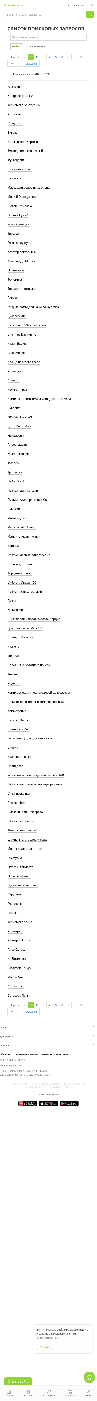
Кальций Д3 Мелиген (22, 261)
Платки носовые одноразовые (29, 555)
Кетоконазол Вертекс (23, 142)
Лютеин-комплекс (20, 206)
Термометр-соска (20, 922)
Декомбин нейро (19, 426)
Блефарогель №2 (20, 96)
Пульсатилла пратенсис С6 (27, 499)
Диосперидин (17, 316)
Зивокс (12, 132)
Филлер (13, 463)
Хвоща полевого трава (24, 362)
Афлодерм (15, 371)
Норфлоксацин (18, 454)
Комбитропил (17, 711)
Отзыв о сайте (18, 1381)
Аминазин (14, 509)
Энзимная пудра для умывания (30, 738)
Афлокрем (15, 931)
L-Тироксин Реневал (22, 821)
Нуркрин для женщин (23, 490)
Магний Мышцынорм (22, 197)
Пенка (12, 600)
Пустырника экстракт (23, 885)
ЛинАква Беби (18, 729)
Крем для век (17, 389)
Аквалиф (14, 408)
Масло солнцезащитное (25, 848)
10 (11, 63)
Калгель (13, 646)
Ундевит (13, 656)
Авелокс (14, 380)
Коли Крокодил (18, 224)
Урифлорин (16, 435)
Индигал (14, 683)
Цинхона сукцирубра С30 (25, 628)
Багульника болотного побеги (29, 665)
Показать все (35, 46)
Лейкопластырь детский (25, 591)
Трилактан (15, 472)
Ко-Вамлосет (17, 959)
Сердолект (15, 123)
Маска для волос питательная (29, 187)
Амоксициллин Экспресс (25, 812)
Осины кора (16, 270)
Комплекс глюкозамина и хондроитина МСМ (39, 399)
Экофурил (15, 858)
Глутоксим (15, 903)
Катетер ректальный (22, 252)
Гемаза (12, 913)
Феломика (15, 279)
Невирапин (15, 610)
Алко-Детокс (16, 949)
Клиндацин (15, 86)
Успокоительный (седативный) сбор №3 (36, 775)
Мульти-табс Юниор (22, 527)
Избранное (49, 1395)
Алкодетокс (16, 986)
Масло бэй (15, 977)
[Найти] (90, 14)
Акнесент (14, 297)
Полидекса (15, 766)
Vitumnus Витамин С (22, 334)
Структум (14, 894)
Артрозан (14, 114)
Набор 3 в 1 (16, 481)
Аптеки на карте (78, 5)
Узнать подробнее (47, 1337)
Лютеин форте (18, 802)
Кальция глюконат (21, 756)
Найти (16, 46)
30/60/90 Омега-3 (20, 417)
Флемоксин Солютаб (22, 830)
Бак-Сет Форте (18, 720)
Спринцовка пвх (19, 793)
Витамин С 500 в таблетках (27, 325)
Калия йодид (17, 343)
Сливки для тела (20, 564)
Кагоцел (13, 545)
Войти (89, 1395)
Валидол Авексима (21, 637)
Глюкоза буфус (18, 242)
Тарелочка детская (21, 288)
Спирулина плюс (20, 169)
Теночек (13, 674)
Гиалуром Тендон (20, 968)
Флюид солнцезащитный (25, 151)
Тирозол (13, 233)
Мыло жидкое (17, 518)
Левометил (15, 178)
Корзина (70, 1395)
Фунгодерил (16, 160)
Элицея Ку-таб (18, 215)
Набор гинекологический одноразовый (35, 784)
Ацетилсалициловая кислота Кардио (34, 619)
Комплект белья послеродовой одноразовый (39, 692)
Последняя (30, 63)
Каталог (28, 1395)
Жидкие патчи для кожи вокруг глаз (33, 307)
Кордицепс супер (20, 573)
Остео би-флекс (19, 876)
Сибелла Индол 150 (22, 582)
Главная (9, 1395)
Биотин (13, 747)
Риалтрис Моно (19, 940)
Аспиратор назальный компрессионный (36, 702)
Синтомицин (16, 353)
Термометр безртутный (24, 105)
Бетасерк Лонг (18, 995)
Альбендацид (17, 444)
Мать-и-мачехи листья (24, 536)
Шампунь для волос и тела (27, 839)
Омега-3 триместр (20, 867)
